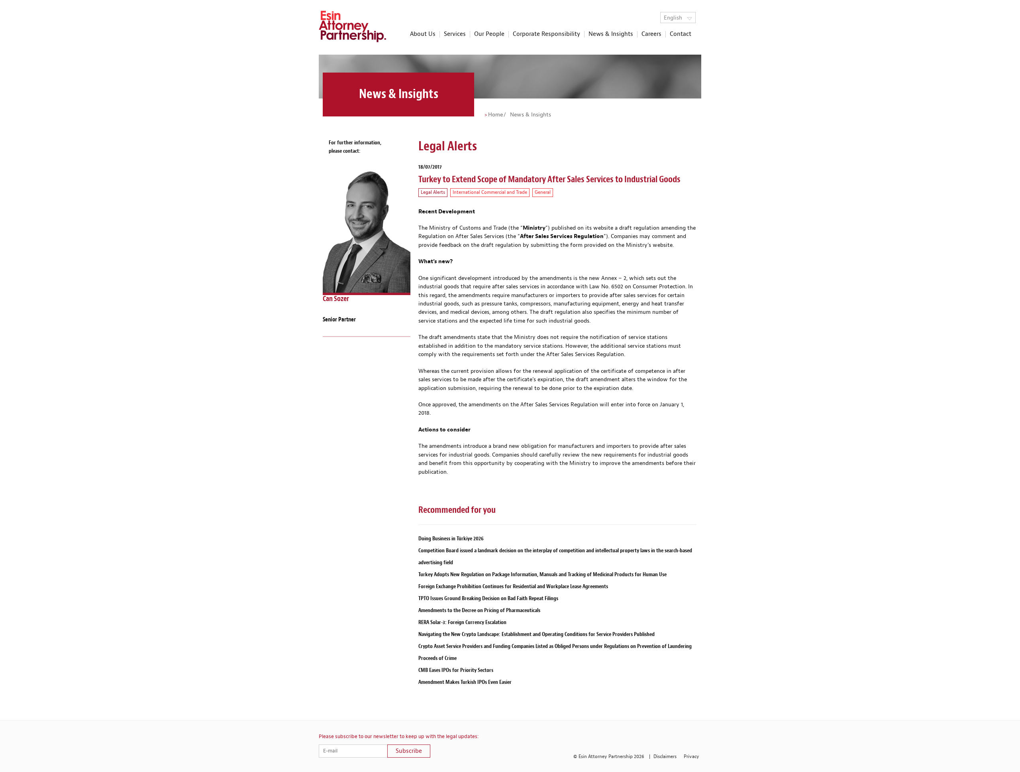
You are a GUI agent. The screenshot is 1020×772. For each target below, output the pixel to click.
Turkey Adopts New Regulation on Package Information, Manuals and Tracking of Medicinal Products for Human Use (542, 574)
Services (455, 34)
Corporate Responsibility (546, 34)
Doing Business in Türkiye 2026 (451, 538)
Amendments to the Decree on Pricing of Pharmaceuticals (479, 610)
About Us (422, 34)
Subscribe (409, 751)
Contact (680, 34)
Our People (489, 34)
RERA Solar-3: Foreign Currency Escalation (462, 622)
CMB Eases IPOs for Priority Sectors (455, 670)
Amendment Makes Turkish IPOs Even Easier (465, 682)
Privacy (691, 757)
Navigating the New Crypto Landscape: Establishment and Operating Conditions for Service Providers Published (536, 634)
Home (495, 114)
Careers (651, 34)
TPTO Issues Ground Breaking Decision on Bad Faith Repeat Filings (488, 598)
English (674, 18)
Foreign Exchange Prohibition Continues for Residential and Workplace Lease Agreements (513, 586)
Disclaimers (665, 757)
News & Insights (610, 34)
